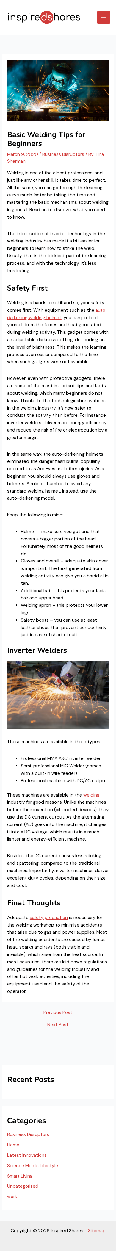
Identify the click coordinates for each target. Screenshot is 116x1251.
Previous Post (57, 1012)
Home (13, 1145)
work (12, 1197)
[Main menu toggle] (103, 17)
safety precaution (49, 918)
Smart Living (20, 1176)
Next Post (57, 1025)
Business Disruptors (63, 154)
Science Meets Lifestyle (32, 1166)
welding (91, 795)
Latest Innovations (27, 1155)
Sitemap (97, 1231)
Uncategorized (22, 1186)
